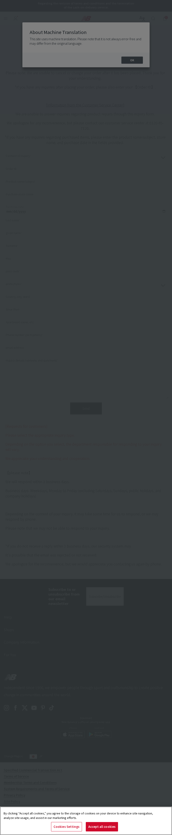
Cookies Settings (67, 826)
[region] (86, 821)
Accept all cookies (102, 826)
